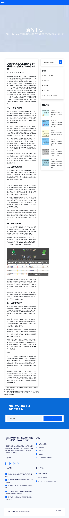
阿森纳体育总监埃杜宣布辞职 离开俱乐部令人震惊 (56, 143)
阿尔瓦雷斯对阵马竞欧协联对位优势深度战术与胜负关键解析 (56, 153)
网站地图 (58, 511)
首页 (6, 34)
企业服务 (46, 91)
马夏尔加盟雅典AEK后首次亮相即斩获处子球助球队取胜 (56, 124)
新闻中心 (46, 85)
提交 (52, 418)
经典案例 (46, 80)
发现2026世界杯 (48, 75)
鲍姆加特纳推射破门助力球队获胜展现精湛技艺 (56, 114)
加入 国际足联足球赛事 (50, 96)
